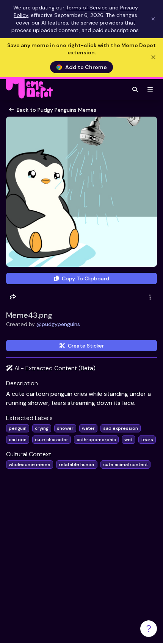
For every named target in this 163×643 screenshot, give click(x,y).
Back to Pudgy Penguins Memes (56, 109)
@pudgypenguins (58, 324)
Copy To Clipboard (85, 278)
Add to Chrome (86, 67)
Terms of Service (87, 7)
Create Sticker (86, 345)
